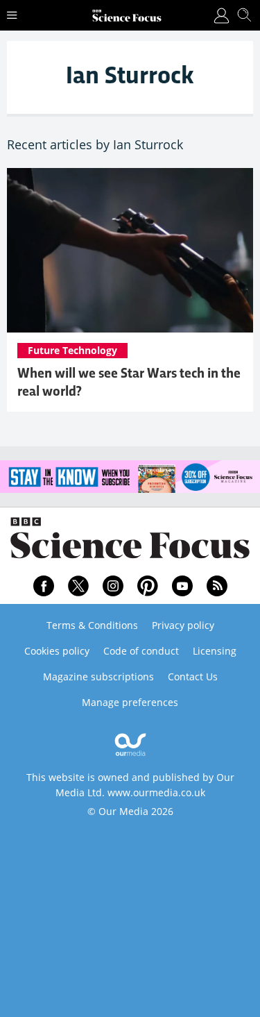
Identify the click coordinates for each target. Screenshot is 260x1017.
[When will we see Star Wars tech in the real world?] (130, 250)
